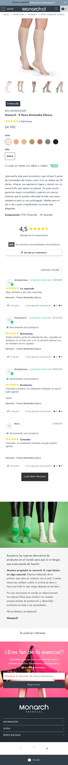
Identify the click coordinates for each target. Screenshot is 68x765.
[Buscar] (56, 9)
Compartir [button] (14, 305)
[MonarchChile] (34, 9)
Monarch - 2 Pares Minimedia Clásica (23, 297)
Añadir (36, 759)
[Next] (60, 47)
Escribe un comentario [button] (35, 252)
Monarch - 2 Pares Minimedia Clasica (23, 348)
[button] (55, 305)
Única (10, 156)
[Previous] (7, 47)
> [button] (34, 477)
